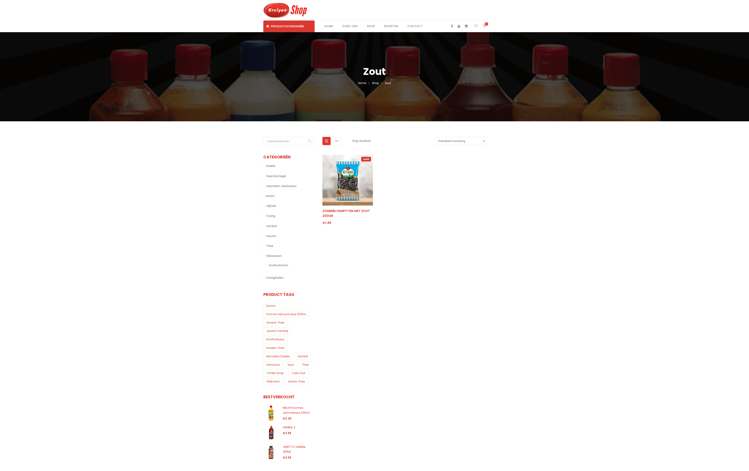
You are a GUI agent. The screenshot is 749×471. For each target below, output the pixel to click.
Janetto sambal (277, 331)
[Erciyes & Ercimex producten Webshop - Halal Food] (285, 10)
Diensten (391, 26)
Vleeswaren (274, 256)
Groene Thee (275, 323)
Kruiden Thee (275, 348)
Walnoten (273, 381)
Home (328, 26)
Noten (270, 196)
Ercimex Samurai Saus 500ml (286, 314)
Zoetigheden (275, 278)
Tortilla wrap (275, 373)
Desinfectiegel (276, 176)
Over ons (350, 26)
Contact (415, 26)
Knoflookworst (278, 265)
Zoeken (309, 141)
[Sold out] (342, 207)
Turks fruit (298, 373)
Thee (269, 246)
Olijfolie (271, 206)
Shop (371, 26)
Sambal (271, 226)
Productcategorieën (287, 26)
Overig (270, 216)
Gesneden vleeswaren (281, 186)
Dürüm (271, 306)
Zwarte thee (296, 381)
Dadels (270, 166)
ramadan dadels (278, 356)
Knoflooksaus (275, 339)
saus (291, 365)
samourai (273, 365)
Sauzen (271, 236)
